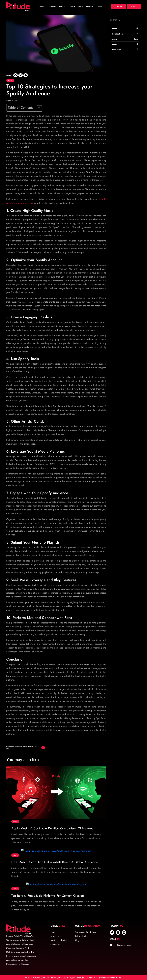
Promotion (116, 49)
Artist (114, 28)
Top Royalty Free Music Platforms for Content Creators (48, 895)
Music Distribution (59, 940)
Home (41, 6)
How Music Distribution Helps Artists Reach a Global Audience (54, 862)
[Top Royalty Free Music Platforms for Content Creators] (56, 884)
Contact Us (55, 944)
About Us (89, 6)
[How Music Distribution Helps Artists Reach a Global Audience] (56, 850)
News (114, 44)
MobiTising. (116, 977)
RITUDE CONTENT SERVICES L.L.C (49, 977)
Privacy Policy (81, 936)
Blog (100, 6)
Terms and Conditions (85, 932)
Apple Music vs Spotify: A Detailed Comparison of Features (52, 828)
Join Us (119, 6)
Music (10, 80)
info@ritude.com (121, 945)
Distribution (117, 33)
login (133, 6)
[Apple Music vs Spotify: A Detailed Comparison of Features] (56, 792)
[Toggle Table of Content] (38, 107)
